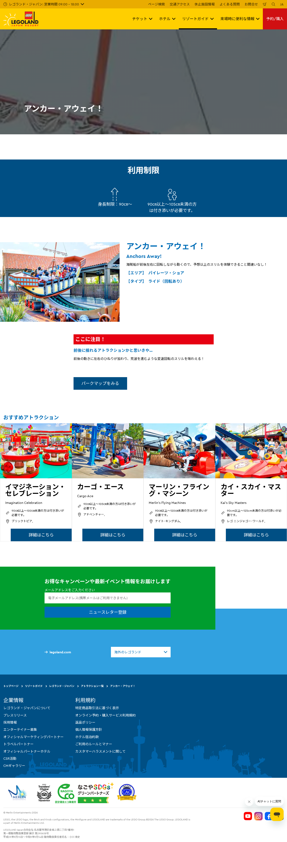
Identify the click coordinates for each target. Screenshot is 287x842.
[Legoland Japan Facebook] (269, 816)
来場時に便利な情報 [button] (237, 18)
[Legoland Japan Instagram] (258, 816)
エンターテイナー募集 (20, 729)
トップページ (10, 686)
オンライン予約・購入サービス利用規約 (105, 715)
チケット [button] (139, 18)
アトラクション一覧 (92, 686)
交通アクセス (180, 4)
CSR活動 (9, 758)
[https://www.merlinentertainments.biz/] (18, 792)
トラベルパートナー (18, 744)
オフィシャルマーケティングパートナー (33, 737)
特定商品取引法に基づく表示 (97, 708)
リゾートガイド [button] (195, 18)
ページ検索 (156, 4)
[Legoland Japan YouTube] (248, 816)
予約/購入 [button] (275, 18)
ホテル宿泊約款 (87, 737)
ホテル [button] (164, 18)
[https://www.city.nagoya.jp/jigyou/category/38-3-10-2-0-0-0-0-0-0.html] (84, 792)
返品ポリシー (85, 722)
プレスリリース (15, 715)
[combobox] (141, 652)
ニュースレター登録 (107, 612)
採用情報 (10, 722)
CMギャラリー (14, 766)
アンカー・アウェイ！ (122, 686)
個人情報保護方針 (88, 729)
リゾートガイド (34, 686)
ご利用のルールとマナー (93, 744)
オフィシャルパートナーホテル (26, 751)
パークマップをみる (100, 383)
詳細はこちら (41, 534)
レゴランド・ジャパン (61, 686)
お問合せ (251, 4)
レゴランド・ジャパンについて (26, 708)
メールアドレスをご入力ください (70, 590)
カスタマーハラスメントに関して (100, 751)
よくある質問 (230, 4)
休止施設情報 (205, 4)
